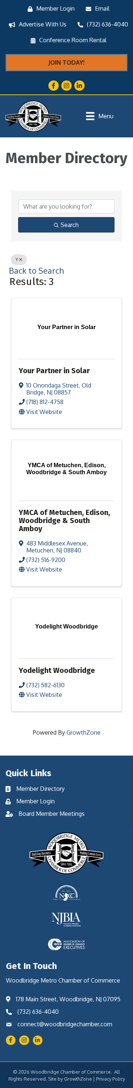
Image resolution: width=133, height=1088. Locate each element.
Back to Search (36, 270)
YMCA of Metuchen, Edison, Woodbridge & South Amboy (64, 520)
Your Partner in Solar (54, 370)
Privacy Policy (110, 1079)
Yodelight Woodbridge (57, 670)
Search (70, 224)
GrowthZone (83, 732)
